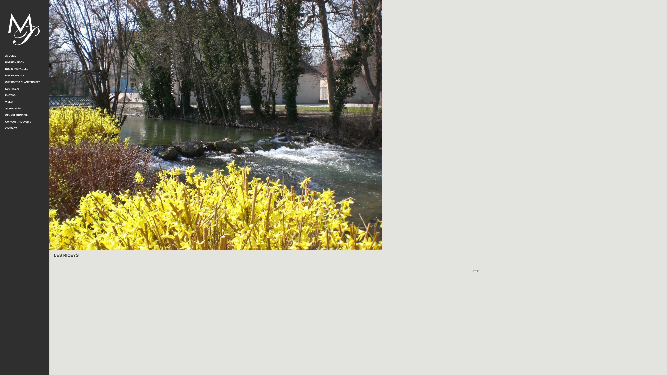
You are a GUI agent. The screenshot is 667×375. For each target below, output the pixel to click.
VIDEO (9, 102)
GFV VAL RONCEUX (16, 115)
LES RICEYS (12, 88)
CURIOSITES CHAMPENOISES (22, 82)
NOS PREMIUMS (14, 75)
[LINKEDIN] (31, 5)
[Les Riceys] (655, 255)
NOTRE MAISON (14, 62)
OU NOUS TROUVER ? (18, 121)
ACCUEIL (10, 55)
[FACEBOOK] (17, 5)
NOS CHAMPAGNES (16, 69)
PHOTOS (10, 95)
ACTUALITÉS (13, 108)
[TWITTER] (24, 5)
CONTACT (11, 128)
